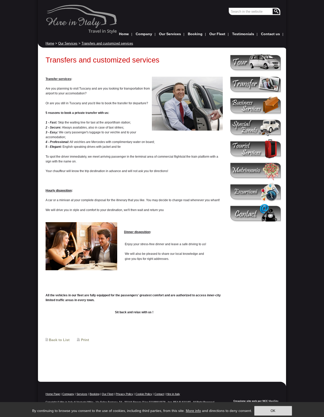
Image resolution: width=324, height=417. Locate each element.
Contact (159, 393)
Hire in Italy (173, 393)
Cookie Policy (143, 393)
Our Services (67, 43)
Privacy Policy (124, 393)
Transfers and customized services (107, 43)
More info (193, 411)
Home (50, 43)
